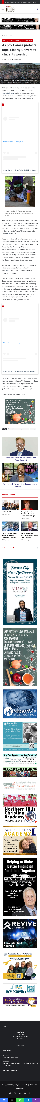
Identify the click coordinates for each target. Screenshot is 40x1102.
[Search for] (37, 9)
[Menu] (3, 9)
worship (33, 429)
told (8, 234)
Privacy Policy (20, 1045)
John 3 (7, 271)
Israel (11, 40)
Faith (10, 36)
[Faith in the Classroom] (10, 505)
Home (5, 36)
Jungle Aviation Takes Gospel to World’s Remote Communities (9, 535)
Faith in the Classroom (9, 512)
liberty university (17, 429)
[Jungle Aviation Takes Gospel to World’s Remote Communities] (10, 526)
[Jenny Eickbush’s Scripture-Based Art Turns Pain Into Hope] (29, 505)
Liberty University (8, 93)
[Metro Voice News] (10, 9)
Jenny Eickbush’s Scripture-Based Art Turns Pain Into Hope (28, 514)
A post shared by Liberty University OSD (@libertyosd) (20, 170)
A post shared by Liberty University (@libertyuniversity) (21, 371)
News (17, 40)
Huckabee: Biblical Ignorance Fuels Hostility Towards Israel (29, 535)
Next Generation (27, 40)
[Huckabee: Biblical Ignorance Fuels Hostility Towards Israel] (29, 526)
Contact (20, 1043)
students (26, 429)
